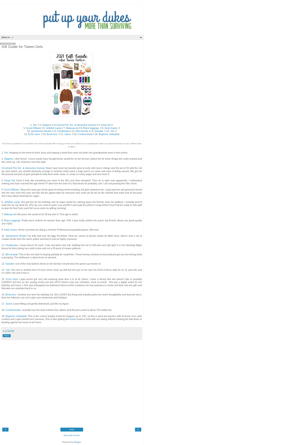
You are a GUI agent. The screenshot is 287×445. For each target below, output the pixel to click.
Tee (35, 125)
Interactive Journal (86, 125)
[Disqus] (71, 382)
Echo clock (34, 134)
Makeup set (72, 128)
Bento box (52, 134)
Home (71, 430)
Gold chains (110, 128)
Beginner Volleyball (109, 134)
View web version (72, 435)
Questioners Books (41, 131)
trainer (73, 319)
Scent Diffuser (33, 128)
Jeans (67, 134)
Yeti (112, 131)
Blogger (77, 442)
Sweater (98, 131)
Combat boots (85, 134)
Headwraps (63, 131)
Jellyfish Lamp (53, 128)
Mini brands (82, 131)
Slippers (46, 125)
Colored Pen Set (64, 125)
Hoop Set (106, 125)
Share (6, 336)
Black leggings (91, 128)
